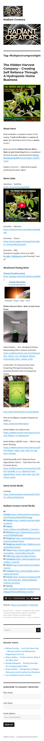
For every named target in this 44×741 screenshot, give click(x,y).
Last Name (7, 703)
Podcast (18, 610)
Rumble (9, 520)
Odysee (9, 526)
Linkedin (10, 571)
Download (33, 605)
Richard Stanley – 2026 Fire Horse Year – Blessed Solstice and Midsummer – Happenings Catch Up (22, 651)
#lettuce (15, 617)
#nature (22, 617)
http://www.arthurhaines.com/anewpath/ (21, 412)
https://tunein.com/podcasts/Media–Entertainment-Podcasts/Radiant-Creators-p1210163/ (21, 580)
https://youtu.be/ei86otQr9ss (16, 424)
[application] (22, 598)
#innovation (7, 617)
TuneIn (9, 577)
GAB (8, 556)
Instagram (10, 559)
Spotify (9, 586)
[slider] (37, 598)
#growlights (7, 615)
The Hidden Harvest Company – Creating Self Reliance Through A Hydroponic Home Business (20, 72)
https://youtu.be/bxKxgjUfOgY (16, 187)
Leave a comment (33, 617)
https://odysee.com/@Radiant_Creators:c (21, 529)
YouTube (7, 514)
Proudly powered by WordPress (27, 737)
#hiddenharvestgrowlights (21, 615)
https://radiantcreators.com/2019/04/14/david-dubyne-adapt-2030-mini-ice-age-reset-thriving (21, 450)
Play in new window (19, 605)
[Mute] (32, 598)
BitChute (10, 532)
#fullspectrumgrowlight (31, 610)
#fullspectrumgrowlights (12, 613)
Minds (9, 565)
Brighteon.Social (13, 544)
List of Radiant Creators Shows (19, 675)
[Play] (6, 598)
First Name (8, 693)
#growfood (32, 613)
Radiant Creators (14, 19)
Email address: (9, 713)
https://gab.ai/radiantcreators (23, 556)
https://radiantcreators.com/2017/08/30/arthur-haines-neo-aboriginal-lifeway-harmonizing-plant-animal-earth (21, 356)
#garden (24, 613)
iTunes (9, 550)
